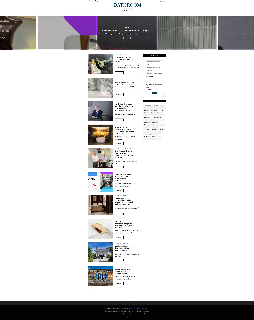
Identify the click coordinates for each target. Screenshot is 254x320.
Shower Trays (146, 129)
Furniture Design (147, 115)
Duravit (125, 101)
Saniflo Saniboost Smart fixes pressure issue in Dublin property (124, 248)
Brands (132, 13)
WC (159, 136)
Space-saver (146, 131)
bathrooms (156, 107)
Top (127, 317)
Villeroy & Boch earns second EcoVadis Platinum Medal (123, 272)
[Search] (160, 1)
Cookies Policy (132, 308)
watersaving (153, 136)
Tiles (159, 134)
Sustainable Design (147, 134)
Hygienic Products (147, 117)
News (125, 13)
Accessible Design (147, 105)
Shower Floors (147, 122)
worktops (159, 138)
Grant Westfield (127, 148)
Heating (154, 115)
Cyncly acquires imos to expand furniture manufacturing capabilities (124, 178)
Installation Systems (157, 117)
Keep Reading (119, 72)
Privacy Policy (125, 308)
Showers (161, 124)
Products (118, 13)
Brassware (146, 110)
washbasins (146, 136)
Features (110, 13)
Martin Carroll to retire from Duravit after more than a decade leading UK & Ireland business (124, 107)
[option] (127, 33)
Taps (154, 134)
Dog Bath (161, 110)
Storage (153, 131)
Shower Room (154, 124)
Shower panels (147, 124)
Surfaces (158, 131)
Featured (152, 112)
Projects (147, 13)
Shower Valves (154, 129)
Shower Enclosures (159, 119)
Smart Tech (162, 129)
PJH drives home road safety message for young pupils (127, 30)
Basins (162, 105)
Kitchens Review (144, 308)
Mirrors (151, 119)
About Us (138, 308)
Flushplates (159, 112)
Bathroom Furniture (148, 107)
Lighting (145, 119)
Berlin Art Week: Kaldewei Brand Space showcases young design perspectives (124, 131)
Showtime (139, 13)
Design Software (154, 110)
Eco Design (146, 112)
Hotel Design (161, 115)
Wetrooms (153, 138)
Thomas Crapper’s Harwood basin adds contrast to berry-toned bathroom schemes (124, 201)
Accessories (156, 105)
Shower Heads (155, 122)
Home (104, 13)
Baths (162, 107)
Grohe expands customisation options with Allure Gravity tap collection (123, 225)
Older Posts (93, 293)
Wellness (146, 138)
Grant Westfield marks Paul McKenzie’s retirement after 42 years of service (124, 154)
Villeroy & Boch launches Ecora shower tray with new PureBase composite (124, 84)
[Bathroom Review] (127, 7)
